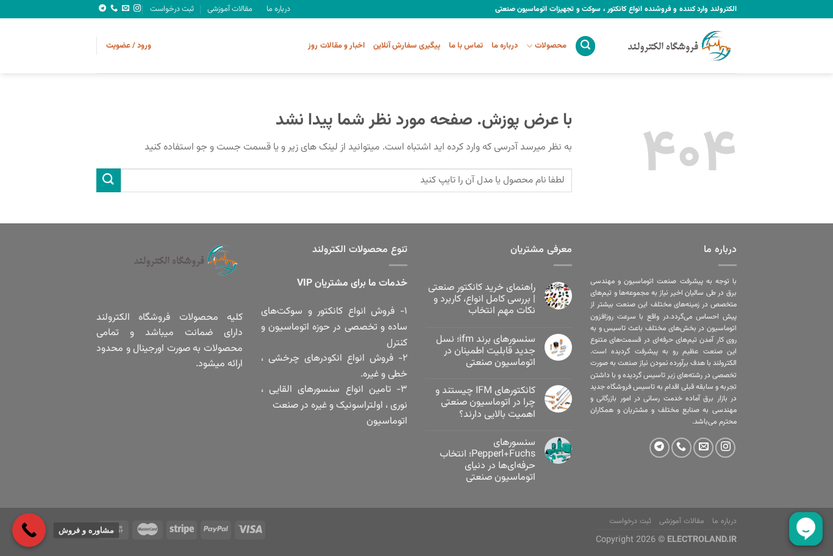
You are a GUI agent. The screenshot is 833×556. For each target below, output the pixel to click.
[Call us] (114, 8)
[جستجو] (585, 46)
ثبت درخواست (172, 9)
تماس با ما (466, 46)
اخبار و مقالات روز (336, 46)
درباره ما (278, 9)
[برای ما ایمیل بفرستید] (125, 8)
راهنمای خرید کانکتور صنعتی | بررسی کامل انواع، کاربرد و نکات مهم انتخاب (481, 299)
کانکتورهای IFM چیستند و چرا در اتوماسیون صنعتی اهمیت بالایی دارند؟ (485, 403)
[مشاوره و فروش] (29, 530)
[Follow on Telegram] (102, 8)
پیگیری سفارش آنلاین (406, 46)
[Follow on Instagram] (137, 8)
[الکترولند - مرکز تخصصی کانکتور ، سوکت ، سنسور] (676, 45)
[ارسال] (108, 180)
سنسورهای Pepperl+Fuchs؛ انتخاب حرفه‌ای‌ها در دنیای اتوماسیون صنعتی (487, 460)
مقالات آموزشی (229, 9)
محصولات (550, 46)
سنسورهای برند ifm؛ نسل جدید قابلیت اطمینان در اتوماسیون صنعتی (485, 351)
